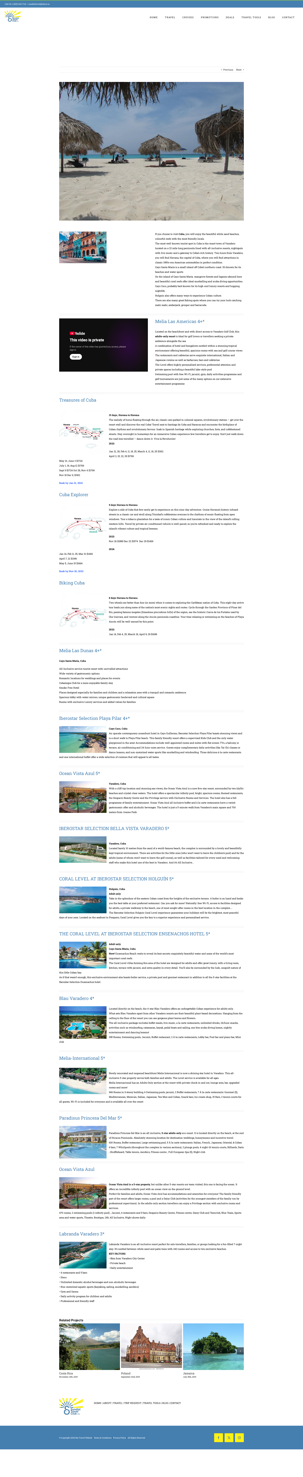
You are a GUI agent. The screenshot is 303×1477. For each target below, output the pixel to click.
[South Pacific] (89, 1346)
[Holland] (151, 1346)
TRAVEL (117, 1403)
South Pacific (84, 1346)
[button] (62, 1350)
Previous (228, 69)
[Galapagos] (213, 1346)
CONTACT (175, 1403)
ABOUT (107, 1403)
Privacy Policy (119, 1437)
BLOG (165, 1403)
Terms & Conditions (103, 1437)
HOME (97, 1403)
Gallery (95, 1346)
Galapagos (207, 1346)
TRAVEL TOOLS (151, 1403)
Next (238, 69)
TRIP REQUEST (132, 1403)
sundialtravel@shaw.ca (39, 4)
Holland (145, 1346)
